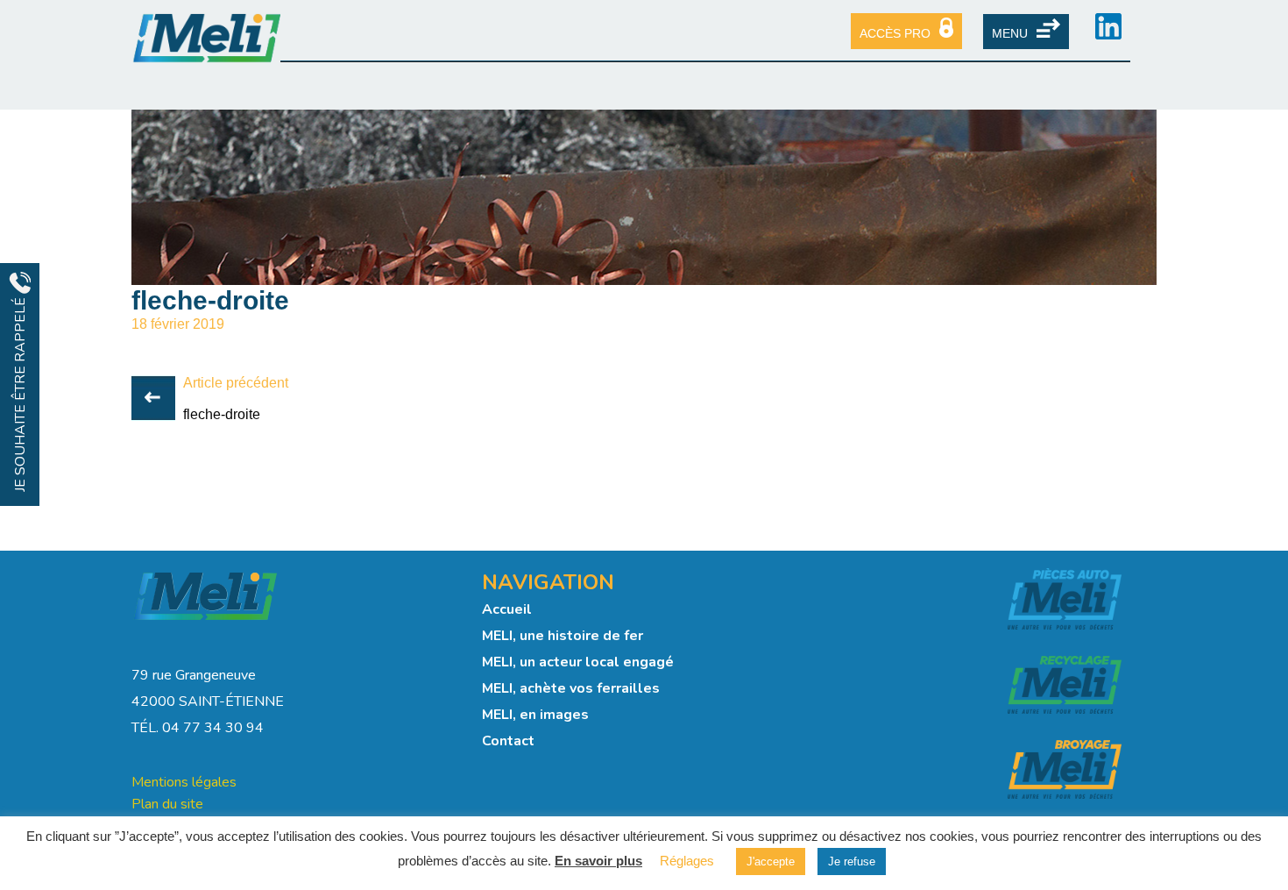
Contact (508, 741)
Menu (1010, 33)
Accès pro (895, 33)
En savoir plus (598, 860)
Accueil (507, 609)
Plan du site (167, 804)
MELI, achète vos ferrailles (571, 688)
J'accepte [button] (771, 861)
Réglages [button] (687, 860)
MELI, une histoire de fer (562, 635)
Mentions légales (184, 782)
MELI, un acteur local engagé (578, 662)
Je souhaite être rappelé (20, 393)
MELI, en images (535, 714)
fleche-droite (221, 414)
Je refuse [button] (851, 861)
